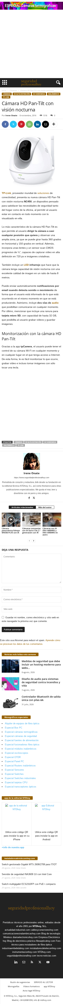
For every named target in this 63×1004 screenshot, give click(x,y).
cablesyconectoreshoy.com (44, 930)
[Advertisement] (31, 44)
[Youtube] (47, 962)
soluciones (43, 193)
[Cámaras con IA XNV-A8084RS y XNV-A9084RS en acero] (52, 520)
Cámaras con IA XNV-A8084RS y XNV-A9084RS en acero (50, 531)
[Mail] (24, 962)
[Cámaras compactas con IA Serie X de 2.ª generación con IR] (31, 520)
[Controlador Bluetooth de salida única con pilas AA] (10, 701)
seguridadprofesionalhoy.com (21, 955)
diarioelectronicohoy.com (25, 937)
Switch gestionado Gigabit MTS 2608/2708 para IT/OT (29, 864)
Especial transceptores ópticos (20, 786)
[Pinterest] (21, 124)
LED (26, 264)
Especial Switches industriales (20, 778)
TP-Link (6, 193)
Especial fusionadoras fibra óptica (22, 744)
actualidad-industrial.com (17, 930)
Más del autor (45, 507)
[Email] (45, 124)
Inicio (4, 90)
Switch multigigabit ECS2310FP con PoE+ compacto (29, 884)
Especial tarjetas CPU (16, 782)
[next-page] (33, 540)
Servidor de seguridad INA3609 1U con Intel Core (27, 874)
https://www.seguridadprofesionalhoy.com (31, 477)
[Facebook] (5, 124)
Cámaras (13, 90)
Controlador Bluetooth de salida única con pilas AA (41, 698)
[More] (53, 124)
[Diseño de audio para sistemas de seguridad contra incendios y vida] (10, 683)
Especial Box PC (13, 727)
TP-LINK (6, 97)
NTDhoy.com (44, 952)
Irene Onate (11, 115)
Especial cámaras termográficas (21, 732)
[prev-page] (29, 540)
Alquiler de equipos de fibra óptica (22, 723)
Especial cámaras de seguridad (21, 736)
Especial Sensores (14, 769)
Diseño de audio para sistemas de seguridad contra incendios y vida (41, 682)
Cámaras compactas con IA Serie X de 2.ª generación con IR (31, 530)
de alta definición (22, 94)
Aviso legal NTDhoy (31, 990)
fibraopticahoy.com (45, 941)
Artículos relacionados (22, 507)
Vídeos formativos (31, 986)
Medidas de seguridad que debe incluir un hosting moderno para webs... (41, 665)
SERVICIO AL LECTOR (43, 982)
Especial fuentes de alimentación (21, 740)
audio (55, 302)
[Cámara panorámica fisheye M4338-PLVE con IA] (11, 520)
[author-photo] (31, 461)
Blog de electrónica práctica (21, 941)
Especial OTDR (13, 757)
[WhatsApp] (29, 124)
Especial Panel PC (14, 761)
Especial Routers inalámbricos (20, 765)
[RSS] (32, 962)
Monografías (13, 986)
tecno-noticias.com (46, 955)
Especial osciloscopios (16, 753)
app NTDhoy (49, 986)
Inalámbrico (53, 94)
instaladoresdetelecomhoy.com (19, 858)
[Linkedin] (37, 124)
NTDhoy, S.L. (40, 926)
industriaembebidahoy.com (15, 948)
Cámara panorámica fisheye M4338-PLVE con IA (11, 530)
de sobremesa (39, 94)
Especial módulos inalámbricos (20, 748)
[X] (13, 124)
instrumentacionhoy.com (24, 952)
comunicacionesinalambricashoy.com (22, 933)
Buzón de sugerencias (20, 982)
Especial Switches (14, 774)
